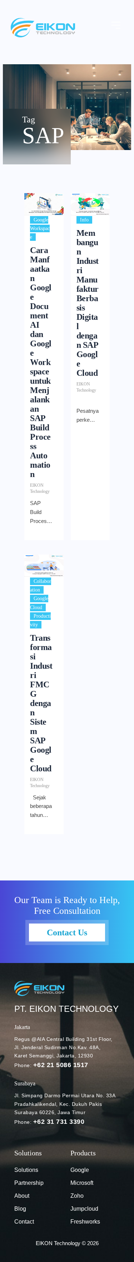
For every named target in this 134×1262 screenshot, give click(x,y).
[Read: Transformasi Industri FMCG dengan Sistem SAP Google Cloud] (44, 566)
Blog (20, 1209)
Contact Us (67, 932)
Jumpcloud (84, 1209)
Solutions (26, 1170)
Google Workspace (40, 228)
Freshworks (85, 1222)
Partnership (29, 1183)
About (21, 1196)
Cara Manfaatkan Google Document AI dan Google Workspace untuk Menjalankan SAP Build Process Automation (40, 362)
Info (84, 220)
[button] (116, 26)
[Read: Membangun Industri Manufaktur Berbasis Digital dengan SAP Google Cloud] (90, 204)
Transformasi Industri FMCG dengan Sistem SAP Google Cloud (41, 703)
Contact (24, 1222)
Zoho (77, 1196)
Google (79, 1170)
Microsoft (81, 1183)
